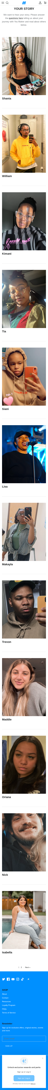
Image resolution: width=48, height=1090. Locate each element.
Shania (6, 98)
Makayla (7, 564)
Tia (4, 331)
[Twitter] (3, 979)
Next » (27, 967)
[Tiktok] (22, 979)
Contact (5, 998)
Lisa (5, 486)
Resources (6, 1001)
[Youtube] (13, 979)
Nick (5, 874)
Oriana (6, 797)
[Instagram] (17, 979)
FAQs (4, 1009)
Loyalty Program (8, 1005)
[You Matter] (24, 2)
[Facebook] (8, 979)
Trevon (6, 641)
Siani (5, 409)
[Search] (8, 3)
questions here (16, 18)
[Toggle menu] (3, 3)
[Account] (39, 3)
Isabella (7, 952)
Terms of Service (9, 1013)
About (4, 994)
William (7, 176)
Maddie (7, 719)
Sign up (9, 1046)
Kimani (6, 253)
